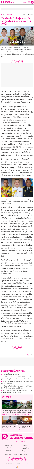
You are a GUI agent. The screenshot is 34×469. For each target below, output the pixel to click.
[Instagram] (25, 458)
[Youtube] (17, 458)
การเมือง (9, 14)
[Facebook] (15, 347)
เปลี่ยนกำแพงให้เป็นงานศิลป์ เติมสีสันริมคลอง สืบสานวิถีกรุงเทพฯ (24, 412)
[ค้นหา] (32, 2)
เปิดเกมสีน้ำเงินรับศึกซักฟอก (11, 374)
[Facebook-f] (8, 458)
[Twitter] (18, 347)
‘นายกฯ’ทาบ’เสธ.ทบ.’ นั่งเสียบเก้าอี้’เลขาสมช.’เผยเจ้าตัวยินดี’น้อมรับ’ (9, 428)
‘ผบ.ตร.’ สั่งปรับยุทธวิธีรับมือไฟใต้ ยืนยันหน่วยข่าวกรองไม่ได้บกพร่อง (24, 428)
